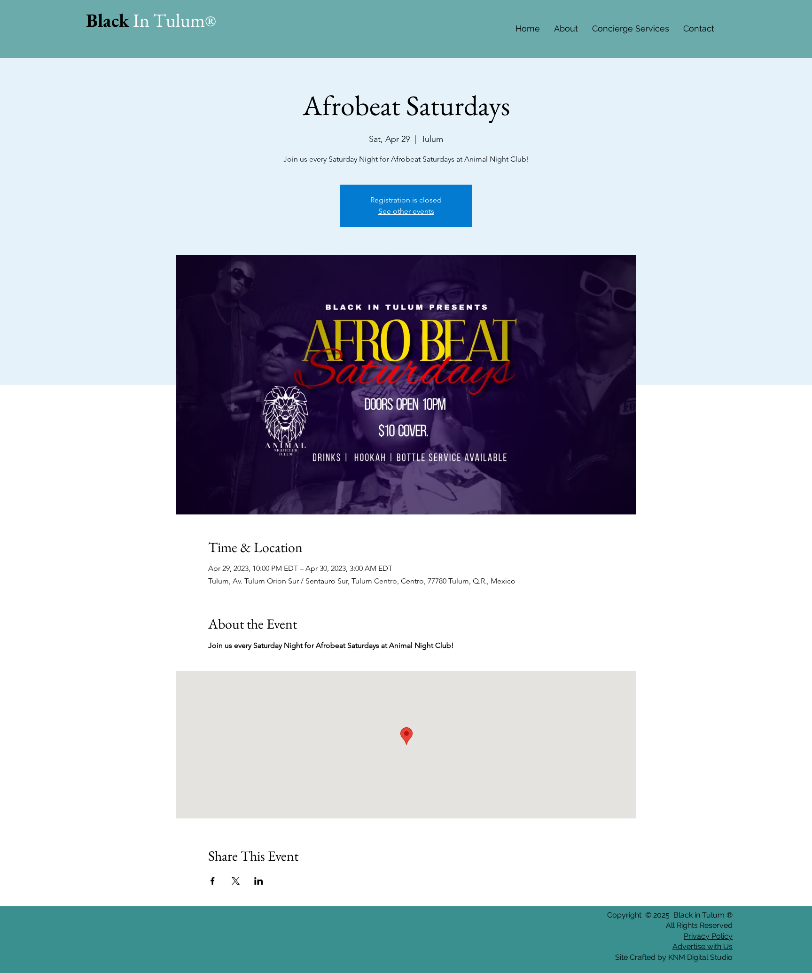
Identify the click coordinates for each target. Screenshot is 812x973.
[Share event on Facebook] (212, 881)
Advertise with (696, 946)
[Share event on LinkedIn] (258, 881)
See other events (406, 211)
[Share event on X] (235, 881)
